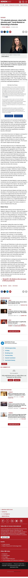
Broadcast (4, 554)
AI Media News (6, 555)
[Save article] (26, 32)
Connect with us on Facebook (2, 521)
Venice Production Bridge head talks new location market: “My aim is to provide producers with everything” (17, 416)
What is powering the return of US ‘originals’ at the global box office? (16, 394)
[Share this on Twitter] (4, 32)
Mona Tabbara (6, 27)
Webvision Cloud (17, 571)
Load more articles (14, 331)
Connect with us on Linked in (12, 521)
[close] (27, 29)
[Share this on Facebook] (2, 32)
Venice (6, 5)
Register (17, 380)
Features (3, 17)
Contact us (4, 511)
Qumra (9, 285)
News (10, 300)
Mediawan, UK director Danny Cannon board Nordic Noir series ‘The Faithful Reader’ (17, 312)
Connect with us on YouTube (16, 521)
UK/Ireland (15, 285)
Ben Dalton (24, 305)
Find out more (5, 537)
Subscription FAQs (14, 567)
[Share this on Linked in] (7, 32)
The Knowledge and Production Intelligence (13, 560)
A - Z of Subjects (6, 514)
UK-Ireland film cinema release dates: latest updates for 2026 (17, 302)
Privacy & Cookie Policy (19, 563)
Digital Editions (5, 516)
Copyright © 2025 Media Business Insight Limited (13, 565)
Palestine (5, 285)
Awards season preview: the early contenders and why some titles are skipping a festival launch (17, 405)
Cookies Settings (9, 115)
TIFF (3, 5)
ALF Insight (5, 557)
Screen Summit (6, 544)
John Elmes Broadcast (20, 325)
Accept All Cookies (18, 115)
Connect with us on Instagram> (21, 521)
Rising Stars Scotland (14, 5)
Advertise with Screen (7, 509)
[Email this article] (10, 32)
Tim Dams (23, 419)
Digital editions (23, 5)
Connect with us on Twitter (7, 521)
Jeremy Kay (24, 315)
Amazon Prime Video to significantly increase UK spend (17, 322)
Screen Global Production (8, 558)
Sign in (9, 29)
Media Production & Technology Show (11, 546)
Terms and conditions (7, 563)
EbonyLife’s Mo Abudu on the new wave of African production (14, 280)
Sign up (4, 364)
